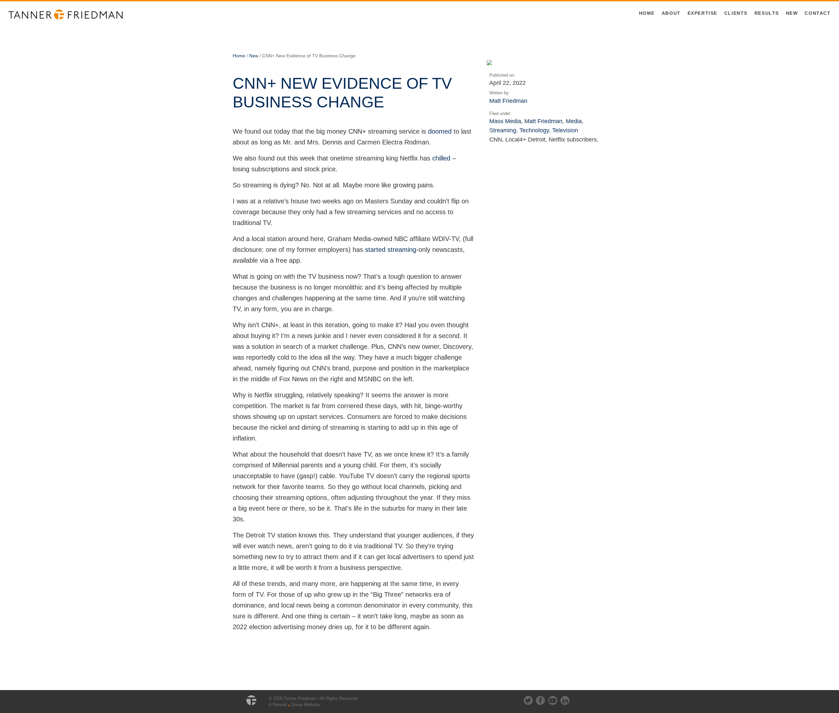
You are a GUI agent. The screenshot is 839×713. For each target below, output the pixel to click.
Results (766, 13)
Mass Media (505, 121)
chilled (441, 158)
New (792, 13)
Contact (817, 13)
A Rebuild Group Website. (295, 704)
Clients (736, 13)
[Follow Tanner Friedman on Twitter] (528, 699)
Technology (534, 130)
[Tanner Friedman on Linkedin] (564, 699)
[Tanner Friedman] (65, 14)
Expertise (702, 13)
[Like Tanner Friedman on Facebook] (541, 699)
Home (647, 13)
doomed (440, 131)
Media (574, 121)
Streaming (502, 130)
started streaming (390, 249)
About (671, 13)
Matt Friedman (508, 100)
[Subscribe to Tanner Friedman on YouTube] (553, 699)
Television (565, 130)
